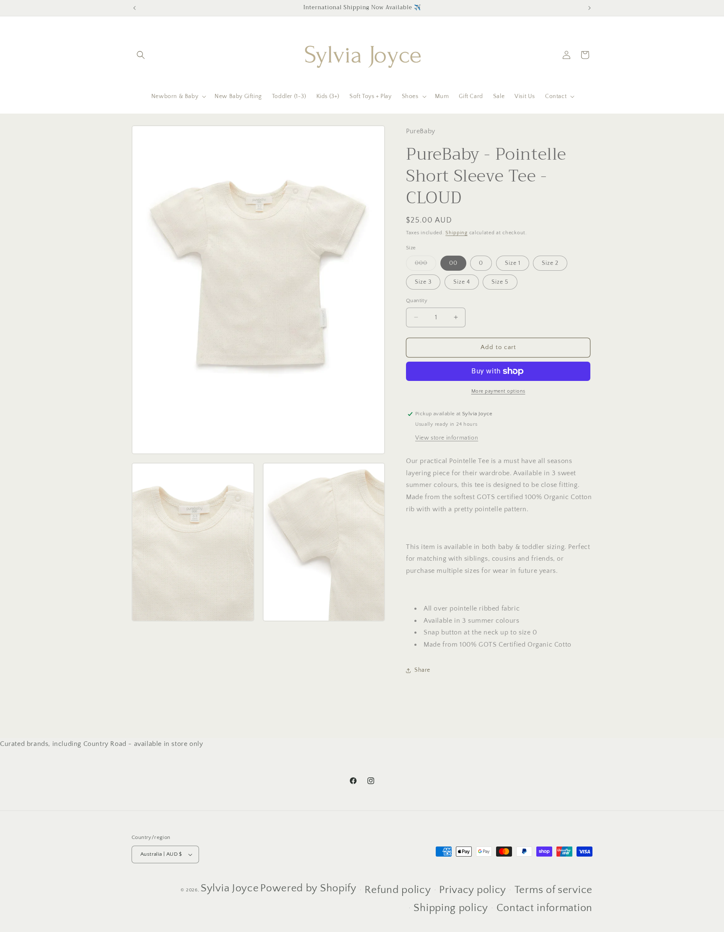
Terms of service (553, 890)
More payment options (498, 391)
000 (425, 265)
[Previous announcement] (134, 8)
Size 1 (512, 263)
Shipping (456, 233)
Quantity (416, 300)
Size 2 (550, 263)
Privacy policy (472, 890)
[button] (141, 55)
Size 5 (500, 282)
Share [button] (422, 670)
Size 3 (423, 282)
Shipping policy (451, 908)
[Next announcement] (589, 8)
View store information (446, 438)
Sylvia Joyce (230, 888)
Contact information (544, 908)
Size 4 (461, 282)
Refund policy (398, 890)
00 (453, 263)
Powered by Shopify (308, 888)
